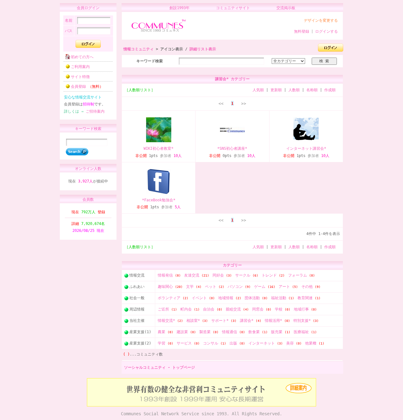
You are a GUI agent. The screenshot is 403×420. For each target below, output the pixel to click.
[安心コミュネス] (201, 405)
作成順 (330, 90)
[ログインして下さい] (330, 49)
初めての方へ (82, 57)
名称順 (312, 90)
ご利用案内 (80, 66)
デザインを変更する (321, 20)
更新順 (276, 90)
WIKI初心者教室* (158, 148)
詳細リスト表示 (203, 49)
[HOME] (158, 32)
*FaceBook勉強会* (158, 200)
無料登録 (301, 31)
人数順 (294, 90)
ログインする (326, 31)
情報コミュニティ (138, 49)
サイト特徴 (80, 77)
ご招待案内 (95, 111)
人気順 (258, 90)
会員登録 (87, 86)
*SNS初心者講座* (232, 148)
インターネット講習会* (306, 148)
